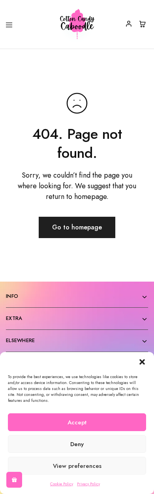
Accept (77, 422)
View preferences (77, 466)
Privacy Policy (88, 484)
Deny (77, 444)
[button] (142, 362)
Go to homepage (77, 227)
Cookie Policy (61, 484)
